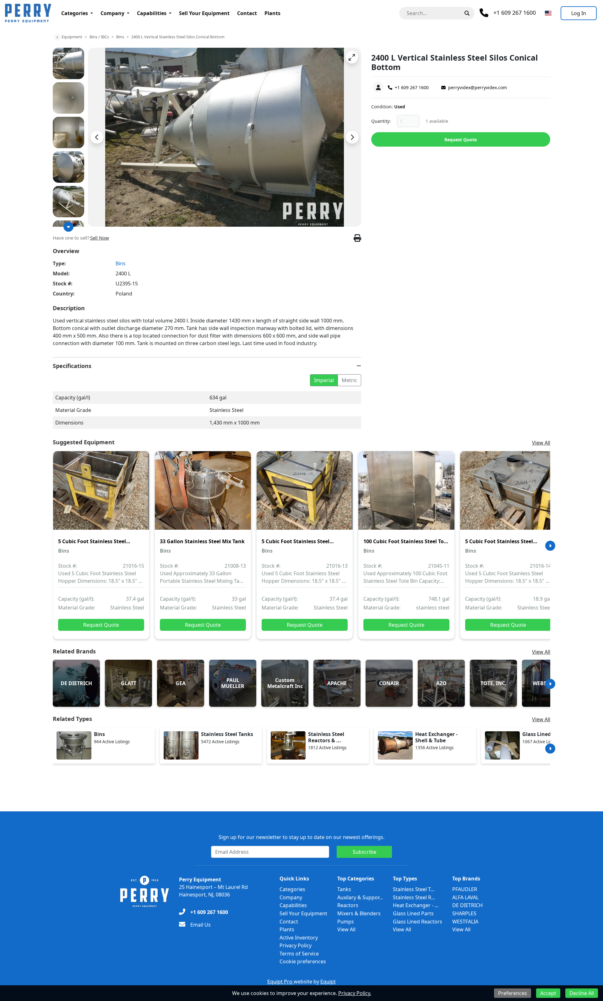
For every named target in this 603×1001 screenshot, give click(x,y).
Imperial (324, 380)
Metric (349, 380)
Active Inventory (299, 937)
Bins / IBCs (99, 37)
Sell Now (99, 238)
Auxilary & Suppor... (360, 897)
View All (541, 442)
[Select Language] (548, 13)
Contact (247, 13)
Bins (120, 37)
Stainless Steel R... (414, 897)
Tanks (344, 889)
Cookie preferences (303, 961)
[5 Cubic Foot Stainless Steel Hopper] (101, 494)
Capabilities (151, 13)
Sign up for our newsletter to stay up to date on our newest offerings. (301, 837)
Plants (272, 13)
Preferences (512, 993)
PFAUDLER (464, 889)
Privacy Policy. (354, 993)
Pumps (345, 921)
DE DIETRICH (467, 905)
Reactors (347, 905)
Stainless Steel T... (413, 889)
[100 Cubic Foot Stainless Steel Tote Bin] (406, 494)
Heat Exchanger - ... (415, 905)
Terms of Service (299, 953)
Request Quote (460, 140)
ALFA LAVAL (465, 897)
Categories (74, 13)
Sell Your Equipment (204, 13)
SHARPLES (464, 913)
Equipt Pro (280, 981)
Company (112, 13)
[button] (352, 57)
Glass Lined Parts (413, 913)
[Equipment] (57, 37)
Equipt (328, 981)
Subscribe (364, 851)
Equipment (72, 37)
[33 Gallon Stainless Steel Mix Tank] (203, 494)
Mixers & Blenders (359, 913)
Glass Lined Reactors (417, 921)
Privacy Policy (296, 945)
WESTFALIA (465, 921)
